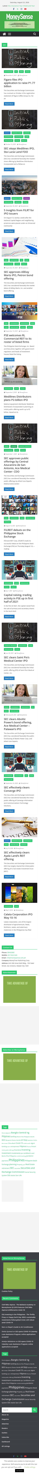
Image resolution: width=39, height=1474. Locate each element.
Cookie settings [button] (29, 1467)
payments (5, 1161)
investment (6, 1153)
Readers (5, 1428)
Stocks (28, 71)
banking (13, 1137)
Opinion (26, 198)
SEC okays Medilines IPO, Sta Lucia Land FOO (19, 150)
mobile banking (21, 1156)
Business (7, 133)
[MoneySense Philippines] (4, 34)
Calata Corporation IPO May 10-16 (18, 916)
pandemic (29, 1156)
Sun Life (19, 1175)
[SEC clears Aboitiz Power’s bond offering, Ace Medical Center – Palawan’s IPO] (19, 694)
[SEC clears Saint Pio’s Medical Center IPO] (19, 632)
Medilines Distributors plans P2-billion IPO (17, 398)
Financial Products (24, 446)
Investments (19, 136)
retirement (6, 1168)
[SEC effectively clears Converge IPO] (19, 762)
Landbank (27, 1153)
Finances (13, 446)
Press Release (8, 140)
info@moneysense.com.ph (16, 958)
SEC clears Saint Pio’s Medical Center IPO (16, 659)
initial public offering (7, 1150)
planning (12, 1164)
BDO (3, 1140)
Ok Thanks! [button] (19, 1470)
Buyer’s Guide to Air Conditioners (20, 1327)
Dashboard (6, 1442)
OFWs (6, 327)
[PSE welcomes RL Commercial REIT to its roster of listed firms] (19, 311)
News (21, 71)
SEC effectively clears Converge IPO (17, 789)
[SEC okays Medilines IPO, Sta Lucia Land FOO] (19, 119)
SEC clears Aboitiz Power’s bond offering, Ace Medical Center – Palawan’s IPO (18, 724)
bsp (25, 1140)
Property (18, 202)
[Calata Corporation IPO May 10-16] (19, 893)
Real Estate (30, 1164)
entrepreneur (15, 1146)
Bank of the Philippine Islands (25, 1137)
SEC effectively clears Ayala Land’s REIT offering (17, 856)
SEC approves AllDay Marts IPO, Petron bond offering (18, 275)
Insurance (17, 1150)
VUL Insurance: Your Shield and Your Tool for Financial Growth (21, 7)
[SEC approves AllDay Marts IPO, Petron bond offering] (19, 247)
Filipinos (23, 1146)
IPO (16, 71)
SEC (12, 1167)
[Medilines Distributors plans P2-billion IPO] (19, 375)
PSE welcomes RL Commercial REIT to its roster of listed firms (18, 338)
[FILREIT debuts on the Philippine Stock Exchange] (19, 505)
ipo (22, 1153)
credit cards (26, 1143)
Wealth (24, 140)
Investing (26, 1149)
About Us (5, 1415)
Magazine (5, 1419)
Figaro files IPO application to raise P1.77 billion (19, 83)
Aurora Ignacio (6, 1133)
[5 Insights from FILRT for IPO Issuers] (19, 185)
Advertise (5, 1424)
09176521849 (12, 955)
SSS (8, 1175)
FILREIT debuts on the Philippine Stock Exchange (17, 533)
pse (24, 1164)
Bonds (6, 446)
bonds (18, 1140)
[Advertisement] (19, 1025)
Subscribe (5, 1437)
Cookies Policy (7, 1291)
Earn (6, 260)
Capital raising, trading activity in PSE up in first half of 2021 (18, 598)
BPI (22, 1140)
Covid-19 (19, 1143)
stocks (13, 1175)
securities (17, 1168)
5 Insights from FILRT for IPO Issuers (19, 211)
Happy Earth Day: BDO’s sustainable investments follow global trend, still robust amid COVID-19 (18, 1320)
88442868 (10, 952)
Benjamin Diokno (11, 1140)
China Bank (11, 1143)
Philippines (17, 1160)
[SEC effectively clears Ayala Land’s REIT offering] (19, 827)
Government (8, 71)
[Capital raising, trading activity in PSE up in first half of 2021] (19, 570)
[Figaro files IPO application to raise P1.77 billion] (19, 58)
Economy (27, 133)
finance (29, 1146)
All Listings (6, 1446)
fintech (33, 1146)
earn (8, 1146)
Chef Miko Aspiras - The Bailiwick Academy (17, 1305)
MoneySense (23, 75)
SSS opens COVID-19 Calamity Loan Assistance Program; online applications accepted (19, 1334)
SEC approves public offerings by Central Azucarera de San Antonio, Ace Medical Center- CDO (17, 464)
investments (15, 1153)
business (30, 1140)
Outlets (4, 1433)
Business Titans (16, 133)
